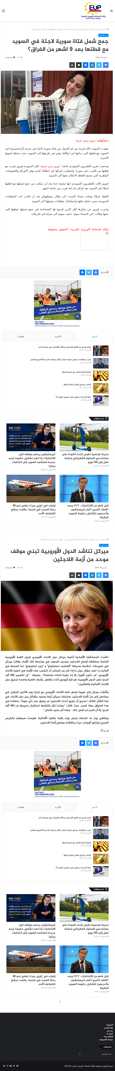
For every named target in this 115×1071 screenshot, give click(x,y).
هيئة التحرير (108, 1027)
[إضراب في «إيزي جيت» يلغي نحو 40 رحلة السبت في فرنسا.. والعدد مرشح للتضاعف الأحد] (30, 488)
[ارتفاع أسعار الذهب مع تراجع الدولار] (101, 375)
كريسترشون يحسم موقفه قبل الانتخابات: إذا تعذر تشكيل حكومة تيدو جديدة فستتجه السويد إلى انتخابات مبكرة (32, 460)
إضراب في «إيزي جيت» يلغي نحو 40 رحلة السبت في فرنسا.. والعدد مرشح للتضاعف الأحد (33, 509)
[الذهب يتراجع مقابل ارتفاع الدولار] (101, 388)
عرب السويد (93, 29)
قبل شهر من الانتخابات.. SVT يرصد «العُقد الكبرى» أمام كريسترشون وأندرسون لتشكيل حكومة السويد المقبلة (88, 511)
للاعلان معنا (108, 1036)
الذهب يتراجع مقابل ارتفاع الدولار (77, 384)
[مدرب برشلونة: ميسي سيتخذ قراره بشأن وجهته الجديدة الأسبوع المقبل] (101, 363)
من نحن (110, 1030)
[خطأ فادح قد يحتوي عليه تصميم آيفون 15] (101, 400)
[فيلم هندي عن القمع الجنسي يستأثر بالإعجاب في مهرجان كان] (101, 350)
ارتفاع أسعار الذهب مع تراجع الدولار (76, 372)
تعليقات (21, 336)
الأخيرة (58, 336)
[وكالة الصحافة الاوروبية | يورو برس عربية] (92, 10)
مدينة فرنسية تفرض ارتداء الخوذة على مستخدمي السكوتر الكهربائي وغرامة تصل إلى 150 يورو (85, 458)
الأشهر (94, 336)
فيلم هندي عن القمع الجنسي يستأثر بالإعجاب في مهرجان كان (64, 347)
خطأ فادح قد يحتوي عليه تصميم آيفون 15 (73, 397)
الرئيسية (103, 29)
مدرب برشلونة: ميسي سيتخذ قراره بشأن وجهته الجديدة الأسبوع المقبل (60, 359)
